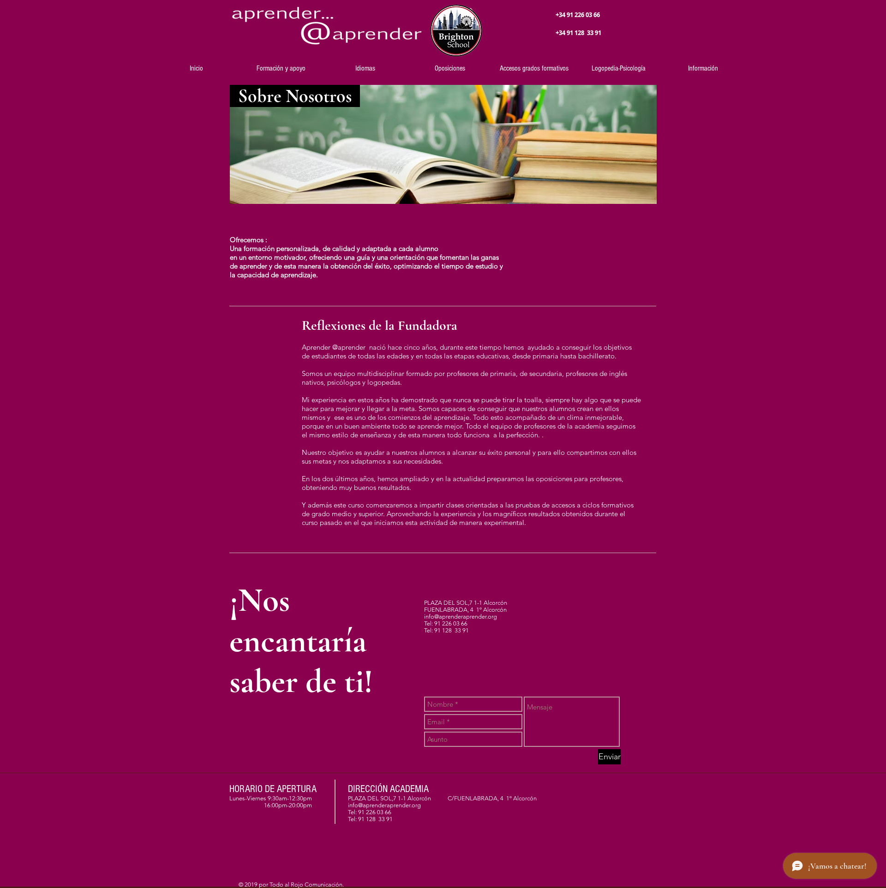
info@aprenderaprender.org (460, 616)
